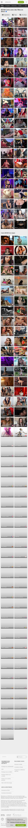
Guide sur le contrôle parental (6, 779)
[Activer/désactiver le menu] (1, 2)
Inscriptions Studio (18, 767)
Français (20, 756)
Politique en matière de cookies (17, 822)
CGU (2, 769)
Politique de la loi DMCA (6, 772)
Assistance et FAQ (5, 790)
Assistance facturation (6, 793)
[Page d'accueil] (8, 2)
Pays (15, 14)
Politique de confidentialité (7, 766)
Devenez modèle (18, 764)
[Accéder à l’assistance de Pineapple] (2, 819)
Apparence (6, 14)
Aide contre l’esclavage (6, 782)
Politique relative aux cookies (6, 775)
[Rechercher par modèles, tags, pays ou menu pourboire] (26, 5)
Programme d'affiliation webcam (19, 770)
